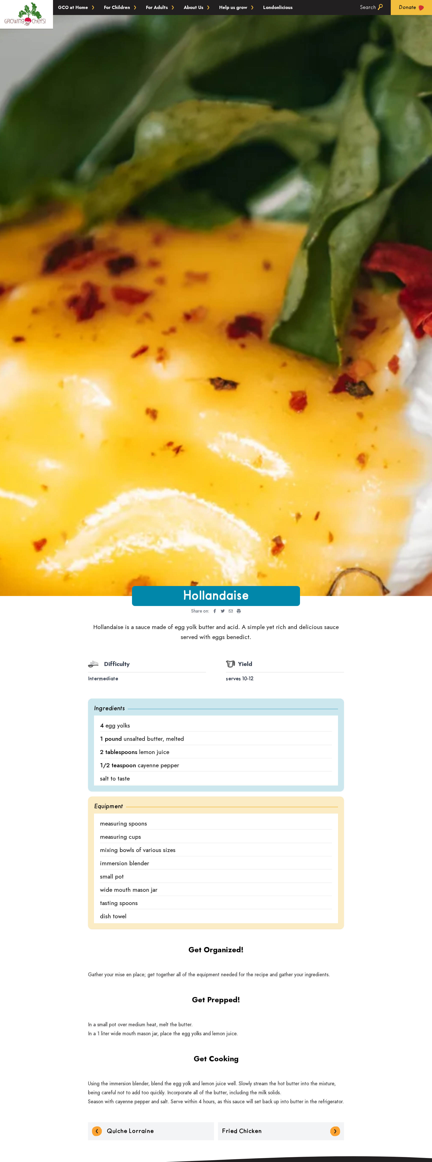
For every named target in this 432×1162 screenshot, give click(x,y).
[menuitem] (213, 611)
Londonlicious (277, 7)
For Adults (157, 7)
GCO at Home (73, 7)
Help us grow (233, 7)
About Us (193, 7)
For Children (117, 7)
